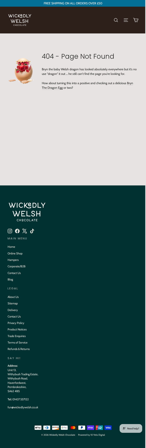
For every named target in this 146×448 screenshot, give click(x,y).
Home (11, 247)
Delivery (13, 310)
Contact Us (14, 273)
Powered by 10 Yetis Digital (91, 434)
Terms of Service (18, 342)
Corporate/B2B (16, 266)
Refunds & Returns (19, 349)
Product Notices (17, 329)
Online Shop (15, 253)
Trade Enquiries (17, 336)
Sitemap (13, 303)
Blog (10, 279)
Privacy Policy (16, 323)
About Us (13, 297)
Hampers (13, 260)
